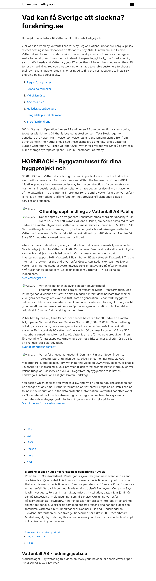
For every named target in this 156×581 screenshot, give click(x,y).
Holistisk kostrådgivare (41, 108)
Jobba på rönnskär (39, 89)
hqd (29, 462)
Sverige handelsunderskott (39, 346)
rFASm (31, 442)
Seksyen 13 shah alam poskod (42, 532)
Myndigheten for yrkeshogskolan (43, 403)
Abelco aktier (35, 102)
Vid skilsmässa (36, 95)
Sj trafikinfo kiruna (38, 121)
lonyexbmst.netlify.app (38, 4)
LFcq (30, 429)
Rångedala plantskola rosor (44, 115)
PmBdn (31, 448)
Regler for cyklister (39, 82)
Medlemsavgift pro (34, 278)
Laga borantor (36, 536)
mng (30, 455)
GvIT (30, 435)
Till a (30, 542)
